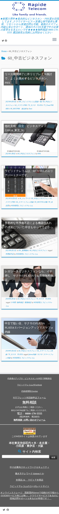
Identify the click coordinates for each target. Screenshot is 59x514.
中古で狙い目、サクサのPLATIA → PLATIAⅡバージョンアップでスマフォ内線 (29, 328)
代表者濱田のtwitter (29, 391)
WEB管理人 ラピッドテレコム (22, 206)
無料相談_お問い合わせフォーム (29, 420)
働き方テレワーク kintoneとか (29, 473)
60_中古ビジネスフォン (27, 154)
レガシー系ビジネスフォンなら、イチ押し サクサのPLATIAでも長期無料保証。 (29, 276)
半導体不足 (9, 254)
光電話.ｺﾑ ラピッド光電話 (29, 480)
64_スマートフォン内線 (25, 202)
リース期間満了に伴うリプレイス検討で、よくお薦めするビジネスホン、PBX (28, 78)
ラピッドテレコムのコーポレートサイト (29, 486)
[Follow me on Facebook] (6, 41)
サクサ (40, 354)
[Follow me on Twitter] (3, 41)
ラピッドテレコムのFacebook (29, 385)
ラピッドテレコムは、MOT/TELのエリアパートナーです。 (29, 173)
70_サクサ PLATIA (35, 105)
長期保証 (28, 302)
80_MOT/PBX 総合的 (19, 109)
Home (4, 51)
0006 (39, 154)
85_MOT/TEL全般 (41, 202)
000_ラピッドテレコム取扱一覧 (30, 102)
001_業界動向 (24, 250)
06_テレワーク (25, 198)
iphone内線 (32, 354)
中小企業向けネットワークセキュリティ (29, 467)
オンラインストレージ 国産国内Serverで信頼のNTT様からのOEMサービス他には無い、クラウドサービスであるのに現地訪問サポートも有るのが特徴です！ (29, 495)
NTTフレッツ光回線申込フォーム (29, 397)
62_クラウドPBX (21, 105)
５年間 (13, 302)
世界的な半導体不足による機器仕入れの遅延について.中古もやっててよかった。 (29, 227)
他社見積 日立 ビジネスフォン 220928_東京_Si (28, 128)
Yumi (30, 109)
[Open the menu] (54, 40)
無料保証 (20, 302)
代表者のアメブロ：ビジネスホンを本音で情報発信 (29, 379)
